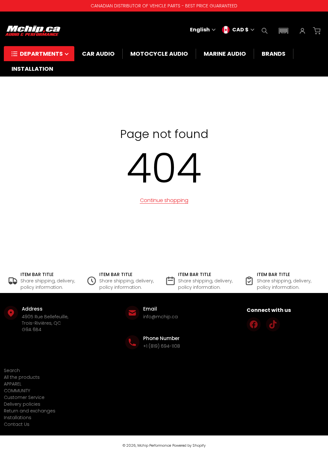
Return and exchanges (29, 411)
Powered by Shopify (189, 445)
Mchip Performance (154, 445)
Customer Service (24, 397)
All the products (22, 377)
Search (12, 370)
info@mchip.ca (160, 316)
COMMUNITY (17, 390)
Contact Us (16, 424)
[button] (283, 31)
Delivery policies (22, 404)
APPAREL (12, 384)
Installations (17, 417)
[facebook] (254, 324)
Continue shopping (164, 200)
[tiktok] (273, 324)
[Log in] (302, 30)
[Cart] (317, 30)
